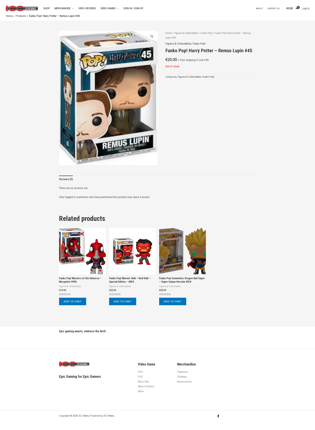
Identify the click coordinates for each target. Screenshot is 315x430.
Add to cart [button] (73, 301)
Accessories (184, 381)
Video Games (108, 8)
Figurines (182, 371)
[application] (72, 8)
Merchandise (62, 8)
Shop (46, 8)
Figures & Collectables (186, 33)
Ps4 (140, 371)
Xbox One (143, 381)
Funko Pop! (206, 33)
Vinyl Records (87, 8)
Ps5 (140, 376)
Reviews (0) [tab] (66, 179)
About (259, 8)
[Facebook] (218, 416)
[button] (152, 36)
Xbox (141, 391)
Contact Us (273, 8)
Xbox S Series (146, 386)
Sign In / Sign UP (133, 8)
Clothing (182, 376)
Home (168, 33)
